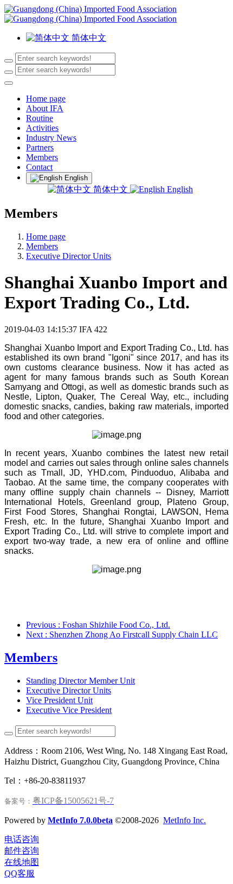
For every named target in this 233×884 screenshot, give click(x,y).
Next (122, 634)
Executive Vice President (69, 710)
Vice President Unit (59, 700)
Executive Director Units (68, 256)
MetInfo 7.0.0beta (80, 820)
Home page (46, 98)
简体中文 (110, 189)
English (179, 189)
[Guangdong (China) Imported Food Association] (116, 14)
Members (42, 246)
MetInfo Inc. (184, 820)
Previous (98, 624)
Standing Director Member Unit (80, 680)
